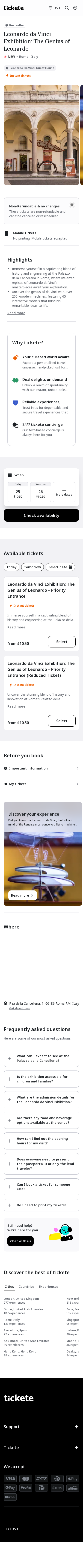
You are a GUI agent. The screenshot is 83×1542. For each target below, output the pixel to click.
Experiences (48, 1286)
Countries (26, 1286)
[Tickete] (14, 7)
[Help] (75, 8)
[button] (41, 1426)
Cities (9, 1286)
